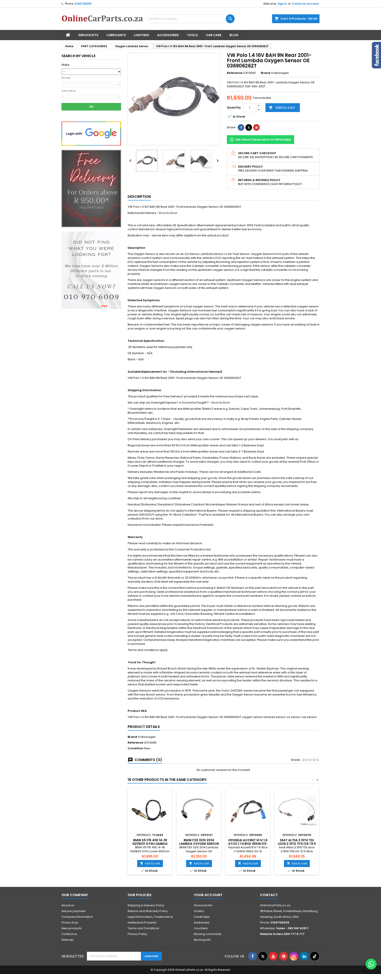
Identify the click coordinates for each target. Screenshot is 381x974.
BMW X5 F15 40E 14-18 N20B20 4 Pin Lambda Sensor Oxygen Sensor (150, 843)
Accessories (168, 35)
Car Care (213, 35)
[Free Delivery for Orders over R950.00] (91, 188)
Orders (199, 911)
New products (72, 928)
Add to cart (282, 107)
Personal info (203, 905)
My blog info (202, 940)
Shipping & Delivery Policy (146, 905)
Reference (234, 73)
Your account (208, 894)
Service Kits (88, 35)
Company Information (77, 917)
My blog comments (207, 934)
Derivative (69, 91)
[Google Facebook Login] (91, 133)
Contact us (69, 934)
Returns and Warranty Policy (148, 911)
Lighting (141, 35)
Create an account (305, 4)
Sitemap (68, 940)
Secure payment (74, 911)
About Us (68, 905)
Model (66, 78)
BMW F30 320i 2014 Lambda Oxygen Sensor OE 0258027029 (199, 843)
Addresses (201, 922)
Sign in (282, 4)
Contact (269, 894)
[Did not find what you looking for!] (91, 270)
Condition (135, 748)
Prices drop (70, 922)
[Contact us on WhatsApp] (371, 964)
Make (65, 65)
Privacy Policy (137, 934)
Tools (192, 35)
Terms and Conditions (143, 928)
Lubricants (116, 35)
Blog (234, 35)
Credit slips (202, 917)
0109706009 (83, 4)
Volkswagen (147, 737)
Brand (265, 73)
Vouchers (201, 928)
